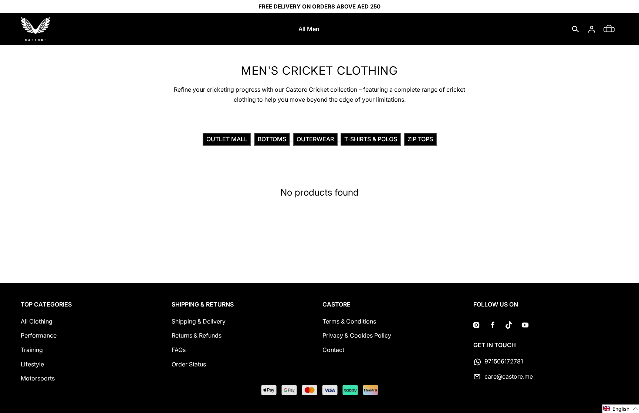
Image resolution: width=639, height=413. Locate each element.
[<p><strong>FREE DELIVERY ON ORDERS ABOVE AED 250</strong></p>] (319, 6)
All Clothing (37, 321)
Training (32, 349)
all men (309, 29)
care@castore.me (508, 376)
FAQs (179, 349)
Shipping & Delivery (199, 321)
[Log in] (591, 29)
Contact (333, 349)
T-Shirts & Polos (370, 139)
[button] (575, 29)
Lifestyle (32, 364)
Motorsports (38, 378)
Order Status (189, 364)
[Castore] (35, 29)
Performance (39, 335)
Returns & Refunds (197, 335)
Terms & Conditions (349, 321)
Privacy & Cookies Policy (356, 335)
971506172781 (503, 361)
